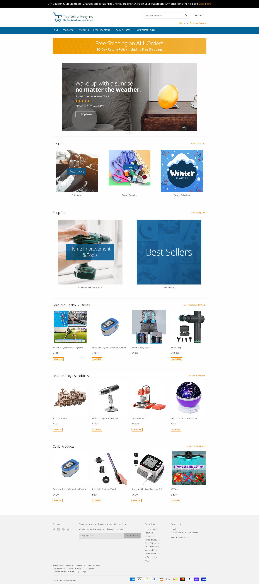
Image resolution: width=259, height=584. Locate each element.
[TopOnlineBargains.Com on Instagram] (68, 529)
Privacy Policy (151, 529)
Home (55, 30)
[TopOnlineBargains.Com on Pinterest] (63, 529)
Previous (58, 97)
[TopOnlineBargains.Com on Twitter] (54, 529)
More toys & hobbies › (196, 375)
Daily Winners (123, 30)
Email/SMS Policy (152, 546)
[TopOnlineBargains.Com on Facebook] (58, 529)
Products (68, 30)
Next (201, 97)
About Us (149, 532)
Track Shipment (152, 543)
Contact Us (149, 536)
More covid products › (196, 446)
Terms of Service (152, 539)
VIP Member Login (146, 30)
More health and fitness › (195, 305)
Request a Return (102, 30)
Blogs (147, 560)
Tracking (84, 30)
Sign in (182, 23)
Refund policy (151, 557)
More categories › (198, 143)
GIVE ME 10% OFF (132, 536)
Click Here (205, 4)
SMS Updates (151, 550)
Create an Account (198, 23)
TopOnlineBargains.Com (68, 580)
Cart (201, 15)
